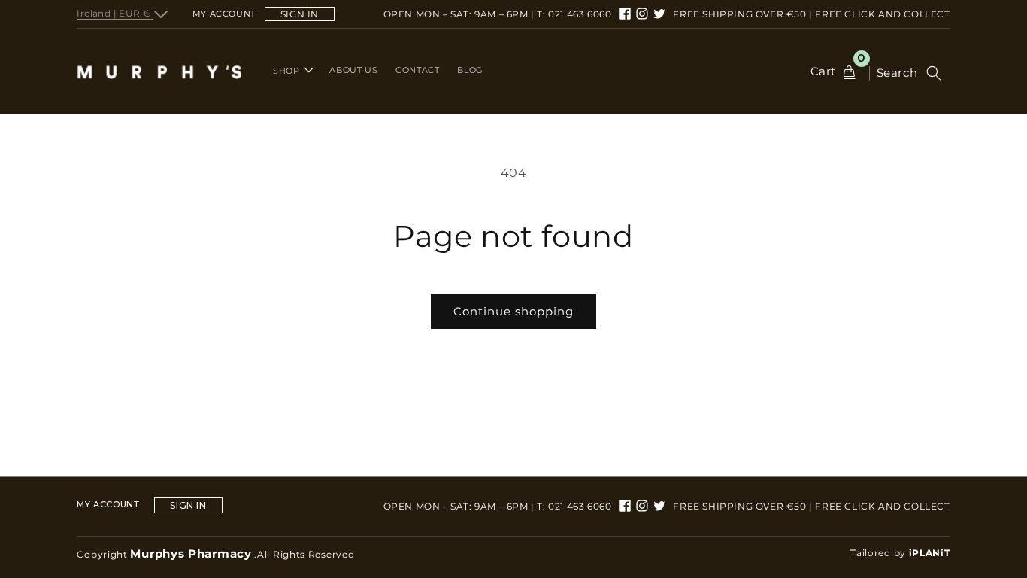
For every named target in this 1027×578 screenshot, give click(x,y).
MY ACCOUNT (108, 504)
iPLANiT (929, 552)
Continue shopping (513, 311)
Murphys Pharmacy (190, 553)
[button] (291, 71)
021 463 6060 (579, 14)
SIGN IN (299, 14)
